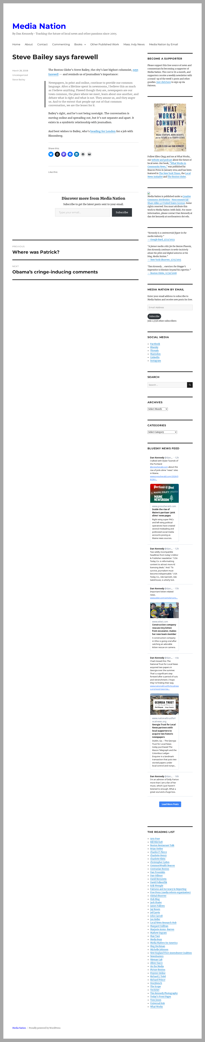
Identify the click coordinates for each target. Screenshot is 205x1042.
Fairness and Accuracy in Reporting (168, 889)
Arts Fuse (155, 838)
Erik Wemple (156, 885)
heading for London (103, 131)
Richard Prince (157, 979)
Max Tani (155, 936)
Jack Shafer (156, 902)
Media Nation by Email (163, 44)
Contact (42, 44)
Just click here (163, 82)
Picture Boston (157, 969)
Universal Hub (157, 1003)
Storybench (156, 983)
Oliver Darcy (156, 963)
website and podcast (162, 160)
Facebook (155, 344)
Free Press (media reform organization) (170, 892)
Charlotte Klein (157, 859)
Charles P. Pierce (158, 852)
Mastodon (155, 354)
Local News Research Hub (163, 922)
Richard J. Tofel (158, 976)
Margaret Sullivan (159, 926)
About (29, 44)
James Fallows (157, 906)
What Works (156, 1006)
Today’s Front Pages (160, 996)
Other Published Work (104, 44)
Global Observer (158, 895)
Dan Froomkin (157, 872)
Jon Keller (155, 919)
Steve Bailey (18, 79)
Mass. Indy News (134, 44)
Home (16, 44)
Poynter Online (157, 973)
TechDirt (154, 990)
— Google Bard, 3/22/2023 (161, 239)
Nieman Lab (156, 959)
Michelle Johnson (159, 949)
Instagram (155, 360)
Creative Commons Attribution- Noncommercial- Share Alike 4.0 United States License (169, 199)
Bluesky (154, 347)
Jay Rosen (155, 909)
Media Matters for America (163, 943)
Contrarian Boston (159, 869)
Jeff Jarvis (155, 912)
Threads (154, 350)
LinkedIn (155, 357)
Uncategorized (20, 75)
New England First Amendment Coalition (171, 953)
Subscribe (122, 212)
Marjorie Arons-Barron (162, 929)
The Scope (155, 986)
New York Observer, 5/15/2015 (165, 259)
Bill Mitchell (156, 842)
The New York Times (169, 173)
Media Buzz (156, 939)
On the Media (157, 966)
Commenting (61, 44)
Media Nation (39, 26)
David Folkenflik (158, 882)
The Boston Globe (177, 176)
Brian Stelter (156, 848)
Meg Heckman (157, 946)
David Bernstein (158, 879)
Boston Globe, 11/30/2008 (163, 273)
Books (78, 44)
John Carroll (156, 916)
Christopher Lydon (159, 862)
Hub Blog (155, 899)
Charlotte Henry (158, 855)
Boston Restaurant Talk (162, 845)
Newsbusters (157, 956)
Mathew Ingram (158, 932)
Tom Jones (155, 1000)
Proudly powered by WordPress (45, 1028)
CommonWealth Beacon (162, 865)
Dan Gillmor (156, 875)
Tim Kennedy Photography (164, 993)
